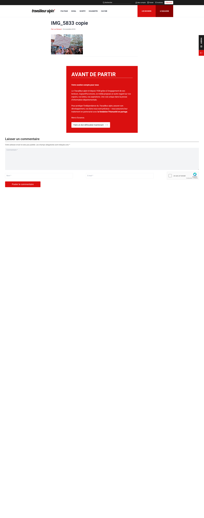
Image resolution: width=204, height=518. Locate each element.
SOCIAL (73, 11)
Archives (160, 2)
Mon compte (141, 2)
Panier (151, 2)
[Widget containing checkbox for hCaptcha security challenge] (183, 176)
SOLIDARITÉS (93, 11)
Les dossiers (146, 11)
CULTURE (104, 11)
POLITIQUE (64, 11)
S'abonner (169, 2)
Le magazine (164, 11)
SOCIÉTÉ (82, 11)
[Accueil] (43, 11)
